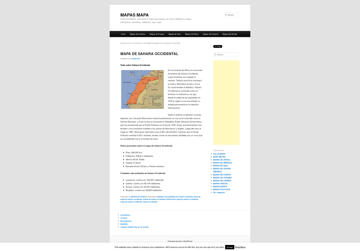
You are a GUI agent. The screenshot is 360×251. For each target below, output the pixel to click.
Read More (240, 247)
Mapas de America (137, 34)
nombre (123, 218)
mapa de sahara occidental (131, 201)
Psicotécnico (126, 221)
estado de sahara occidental (154, 199)
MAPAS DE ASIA (220, 165)
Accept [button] (230, 247)
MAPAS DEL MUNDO (222, 180)
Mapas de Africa (191, 34)
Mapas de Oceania (210, 34)
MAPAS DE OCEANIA (222, 177)
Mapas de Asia (174, 34)
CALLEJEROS (219, 153)
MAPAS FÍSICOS (220, 183)
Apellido (124, 224)
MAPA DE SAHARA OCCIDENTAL (149, 53)
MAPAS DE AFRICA (139, 196)
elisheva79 (135, 58)
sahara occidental (150, 201)
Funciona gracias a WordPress (180, 241)
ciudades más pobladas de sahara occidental (175, 196)
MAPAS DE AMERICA (222, 162)
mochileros (125, 215)
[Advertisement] (226, 102)
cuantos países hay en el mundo (134, 227)
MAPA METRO (219, 156)
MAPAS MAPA (134, 15)
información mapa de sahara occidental (182, 199)
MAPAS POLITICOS (221, 189)
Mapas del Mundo (230, 34)
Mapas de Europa (157, 34)
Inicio (123, 34)
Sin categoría (219, 192)
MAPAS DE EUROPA (222, 174)
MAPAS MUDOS (220, 186)
